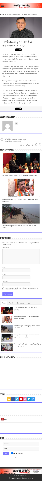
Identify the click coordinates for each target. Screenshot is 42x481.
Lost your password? (9, 458)
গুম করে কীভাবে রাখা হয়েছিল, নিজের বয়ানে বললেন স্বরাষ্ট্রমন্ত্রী (19, 175)
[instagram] (33, 399)
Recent (4, 303)
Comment (6, 247)
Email (4, 274)
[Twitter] (17, 399)
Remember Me (18, 453)
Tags (28, 303)
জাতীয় (8, 14)
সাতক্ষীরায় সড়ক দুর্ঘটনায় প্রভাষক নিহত (27, 144)
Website (5, 281)
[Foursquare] (29, 399)
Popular (11, 303)
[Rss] (9, 399)
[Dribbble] (25, 399)
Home (4, 14)
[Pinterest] (21, 399)
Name (4, 267)
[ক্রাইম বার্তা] (21, 5)
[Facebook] (13, 399)
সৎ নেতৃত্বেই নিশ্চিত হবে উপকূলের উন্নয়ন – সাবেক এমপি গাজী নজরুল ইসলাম (16, 140)
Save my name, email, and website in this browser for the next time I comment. (20, 289)
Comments (20, 303)
